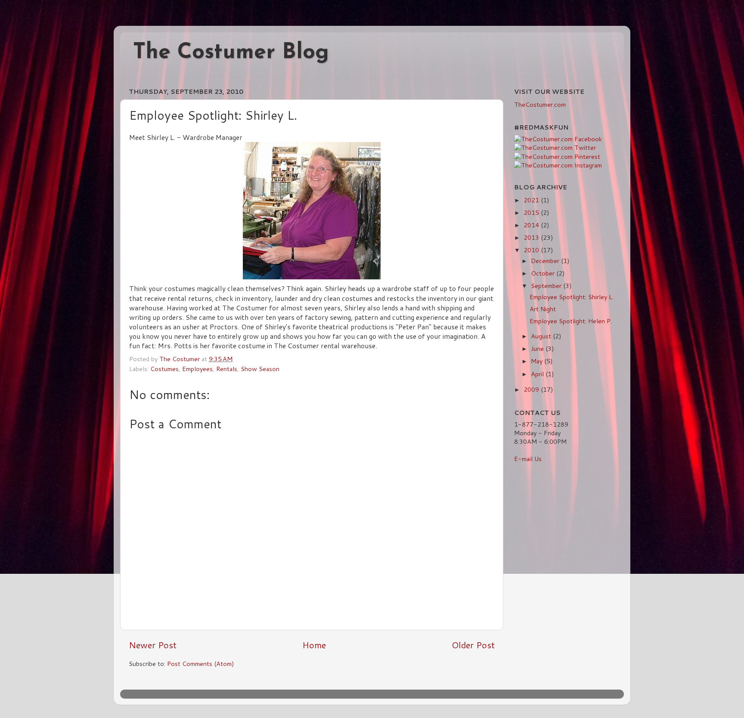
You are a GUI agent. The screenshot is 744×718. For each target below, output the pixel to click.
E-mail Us (528, 458)
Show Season (260, 368)
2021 (532, 199)
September (547, 285)
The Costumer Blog (231, 53)
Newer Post (153, 645)
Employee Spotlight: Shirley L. (572, 296)
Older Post (473, 645)
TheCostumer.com (540, 104)
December (546, 260)
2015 (532, 212)
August (542, 335)
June (538, 348)
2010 (532, 249)
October (543, 273)
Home (314, 645)
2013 (532, 237)
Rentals (226, 368)
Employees (197, 368)
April (538, 373)
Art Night (543, 308)
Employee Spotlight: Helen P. (571, 320)
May (537, 360)
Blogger (445, 693)
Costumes (164, 368)
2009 (532, 389)
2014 (532, 224)
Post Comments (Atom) (200, 663)
